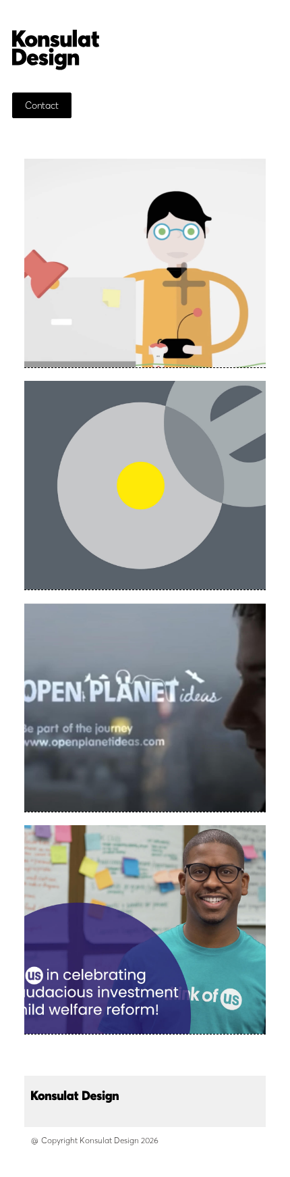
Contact (42, 105)
